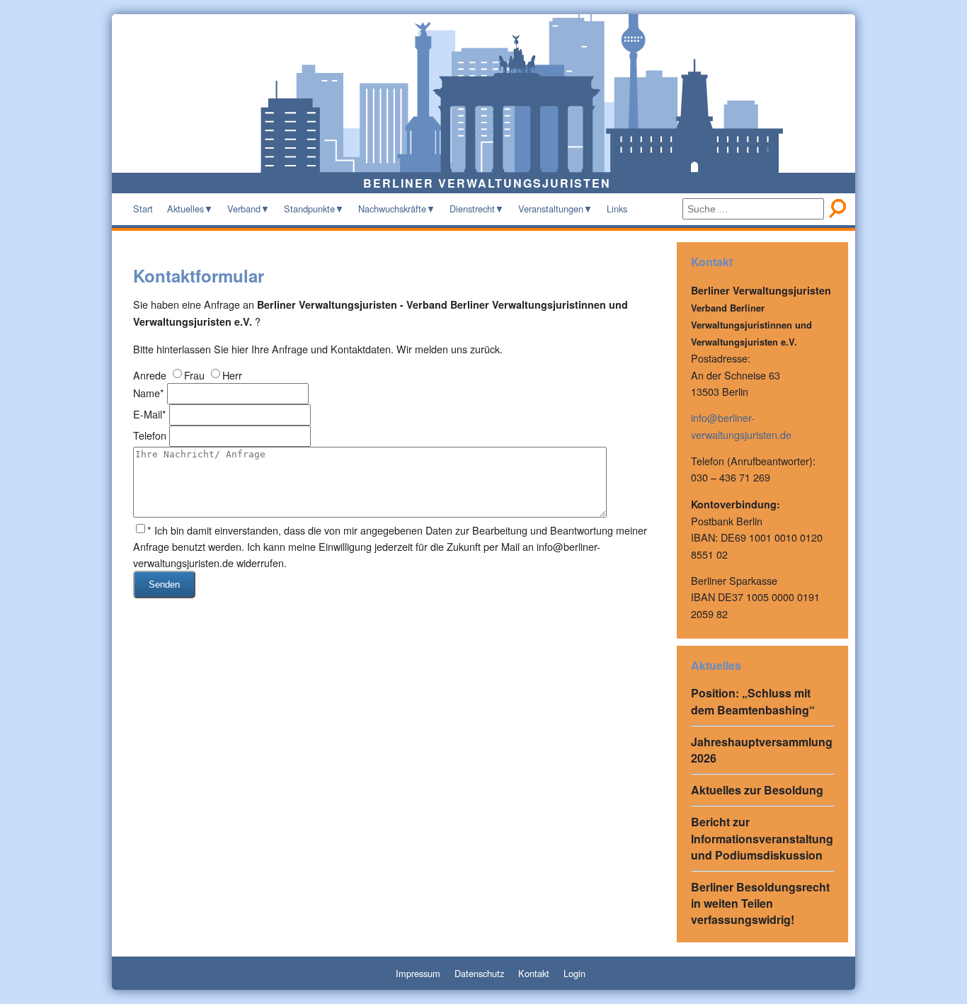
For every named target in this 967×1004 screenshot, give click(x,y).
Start (143, 208)
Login (574, 973)
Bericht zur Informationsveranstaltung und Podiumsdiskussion (762, 838)
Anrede (149, 374)
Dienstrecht (472, 208)
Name (148, 392)
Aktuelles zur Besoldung (757, 790)
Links (617, 208)
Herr (232, 374)
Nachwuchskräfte (392, 208)
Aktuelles (185, 208)
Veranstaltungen (550, 208)
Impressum (418, 973)
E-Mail (149, 413)
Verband (244, 208)
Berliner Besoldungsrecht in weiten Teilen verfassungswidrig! (760, 903)
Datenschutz (479, 973)
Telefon (149, 435)
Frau (194, 374)
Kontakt (533, 973)
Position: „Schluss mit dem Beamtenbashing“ (753, 701)
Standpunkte (309, 208)
